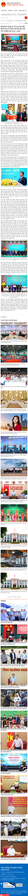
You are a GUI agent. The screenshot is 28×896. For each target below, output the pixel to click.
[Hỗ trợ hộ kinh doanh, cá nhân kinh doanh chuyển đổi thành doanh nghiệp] (14, 535)
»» (19, 596)
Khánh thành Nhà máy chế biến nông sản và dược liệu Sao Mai (13, 523)
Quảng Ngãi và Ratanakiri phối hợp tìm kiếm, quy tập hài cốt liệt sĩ (13, 729)
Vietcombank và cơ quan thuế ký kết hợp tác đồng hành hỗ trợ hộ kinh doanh (14, 341)
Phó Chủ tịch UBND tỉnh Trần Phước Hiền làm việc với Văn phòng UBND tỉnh (14, 751)
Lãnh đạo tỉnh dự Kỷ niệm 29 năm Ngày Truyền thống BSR (14, 387)
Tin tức (15, 10)
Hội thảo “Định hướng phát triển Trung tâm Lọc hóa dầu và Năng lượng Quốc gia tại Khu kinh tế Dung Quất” (14, 410)
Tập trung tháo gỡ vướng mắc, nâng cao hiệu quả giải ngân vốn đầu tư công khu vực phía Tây (13, 686)
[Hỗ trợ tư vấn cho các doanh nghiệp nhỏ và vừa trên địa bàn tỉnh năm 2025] (14, 581)
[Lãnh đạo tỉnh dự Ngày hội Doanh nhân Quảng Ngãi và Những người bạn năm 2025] (14, 444)
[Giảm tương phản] (26, 23)
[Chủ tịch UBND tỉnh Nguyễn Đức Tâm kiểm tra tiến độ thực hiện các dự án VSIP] (14, 611)
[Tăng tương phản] (25, 23)
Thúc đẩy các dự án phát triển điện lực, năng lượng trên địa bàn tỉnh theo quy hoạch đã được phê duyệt (14, 501)
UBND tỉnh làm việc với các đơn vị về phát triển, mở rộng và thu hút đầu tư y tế (13, 794)
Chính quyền (22, 10)
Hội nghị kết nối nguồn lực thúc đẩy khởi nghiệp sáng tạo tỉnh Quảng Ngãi (13, 772)
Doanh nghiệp (9, 20)
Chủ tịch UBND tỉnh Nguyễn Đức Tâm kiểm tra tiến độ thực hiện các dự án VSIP (13, 622)
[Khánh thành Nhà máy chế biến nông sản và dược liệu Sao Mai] (14, 513)
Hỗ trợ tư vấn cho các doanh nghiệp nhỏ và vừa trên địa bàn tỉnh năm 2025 (14, 592)
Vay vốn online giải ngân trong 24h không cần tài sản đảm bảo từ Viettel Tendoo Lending (13, 432)
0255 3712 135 (11, 874)
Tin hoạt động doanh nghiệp (20, 20)
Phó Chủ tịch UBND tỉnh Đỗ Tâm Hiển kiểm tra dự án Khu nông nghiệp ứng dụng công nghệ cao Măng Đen (13, 837)
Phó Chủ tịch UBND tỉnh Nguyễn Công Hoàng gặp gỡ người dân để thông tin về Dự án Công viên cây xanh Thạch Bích (13, 815)
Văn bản (10, 10)
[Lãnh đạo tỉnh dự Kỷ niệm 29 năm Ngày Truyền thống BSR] (14, 376)
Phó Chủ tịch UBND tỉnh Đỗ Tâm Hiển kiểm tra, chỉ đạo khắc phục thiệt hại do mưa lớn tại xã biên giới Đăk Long (14, 665)
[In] (24, 23)
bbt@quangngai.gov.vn (11, 876)
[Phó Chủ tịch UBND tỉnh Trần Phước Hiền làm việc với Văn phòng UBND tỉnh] (14, 740)
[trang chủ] (3, 4)
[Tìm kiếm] (26, 17)
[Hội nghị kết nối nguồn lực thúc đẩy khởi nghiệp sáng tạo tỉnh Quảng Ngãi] (14, 762)
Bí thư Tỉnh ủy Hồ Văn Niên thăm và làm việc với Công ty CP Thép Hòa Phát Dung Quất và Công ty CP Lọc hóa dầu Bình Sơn (14, 478)
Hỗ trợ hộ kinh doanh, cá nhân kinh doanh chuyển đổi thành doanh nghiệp (14, 546)
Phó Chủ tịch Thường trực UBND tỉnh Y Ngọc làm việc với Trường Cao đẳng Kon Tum (13, 643)
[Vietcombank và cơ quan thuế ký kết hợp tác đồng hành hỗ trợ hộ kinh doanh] (14, 330)
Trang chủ (4, 10)
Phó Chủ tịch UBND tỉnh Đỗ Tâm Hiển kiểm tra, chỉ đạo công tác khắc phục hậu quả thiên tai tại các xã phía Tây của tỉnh (14, 708)
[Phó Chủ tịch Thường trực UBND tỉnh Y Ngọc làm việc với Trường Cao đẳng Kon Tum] (14, 633)
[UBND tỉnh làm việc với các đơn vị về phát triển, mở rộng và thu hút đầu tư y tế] (14, 783)
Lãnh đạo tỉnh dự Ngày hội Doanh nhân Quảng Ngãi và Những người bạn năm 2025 (14, 455)
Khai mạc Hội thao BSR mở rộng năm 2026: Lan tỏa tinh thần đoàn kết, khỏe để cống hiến (13, 364)
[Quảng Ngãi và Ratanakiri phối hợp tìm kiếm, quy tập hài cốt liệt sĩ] (14, 719)
